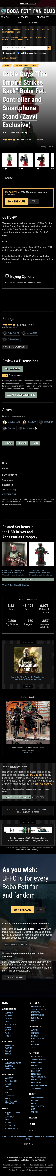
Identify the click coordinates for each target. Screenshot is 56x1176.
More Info (28, 752)
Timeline (5, 40)
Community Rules (14, 1157)
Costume (7, 1041)
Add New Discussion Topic (21, 395)
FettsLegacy (28, 428)
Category (14, 38)
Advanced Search (9, 58)
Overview (6, 30)
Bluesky (26, 812)
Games (7, 1098)
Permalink (11, 490)
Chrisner (11, 428)
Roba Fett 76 (13, 333)
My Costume (9, 1045)
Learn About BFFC (14, 977)
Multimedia (8, 1074)
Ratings (8, 1027)
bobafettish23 (14, 422)
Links (33, 1042)
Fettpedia (34, 1002)
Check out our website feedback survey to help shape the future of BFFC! (28, 1137)
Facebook (26, 810)
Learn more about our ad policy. (27, 850)
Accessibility (13, 1160)
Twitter (36, 810)
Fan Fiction (9, 1095)
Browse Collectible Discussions (16, 797)
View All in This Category (15, 585)
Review (20, 40)
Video (7, 1093)
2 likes (35, 443)
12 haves (8, 443)
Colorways (9, 1019)
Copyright (28, 1157)
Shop (33, 1109)
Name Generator (37, 1039)
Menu (6, 17)
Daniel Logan (36, 1063)
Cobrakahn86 (13, 339)
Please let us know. (41, 784)
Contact (34, 1112)
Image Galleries (11, 1081)
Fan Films (8, 1090)
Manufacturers (11, 1024)
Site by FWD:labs (38, 1160)
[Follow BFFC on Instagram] (19, 1150)
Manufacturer (41, 38)
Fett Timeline (36, 1018)
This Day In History (38, 1009)
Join (31, 1130)
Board (5, 1059)
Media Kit (35, 1100)
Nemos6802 (32, 333)
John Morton (36, 1068)
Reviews (8, 1030)
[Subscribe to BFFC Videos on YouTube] (32, 1150)
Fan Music (8, 1084)
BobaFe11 (32, 422)
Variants (8, 1048)
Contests (35, 1033)
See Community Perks (16, 944)
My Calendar (36, 1057)
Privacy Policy (40, 1157)
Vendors (45, 30)
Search (24, 17)
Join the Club (16, 201)
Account (44, 17)
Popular (35, 30)
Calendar (34, 1053)
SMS (19, 812)
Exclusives (9, 1117)
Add (18, 32)
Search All (10, 53)
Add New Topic (38, 797)
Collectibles (9, 1009)
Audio (7, 1087)
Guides (7, 1120)
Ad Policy (28, 686)
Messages (35, 1045)
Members (34, 1036)
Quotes (34, 1021)
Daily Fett (9, 1078)
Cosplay (8, 1054)
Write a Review (12, 368)
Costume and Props (39, 1086)
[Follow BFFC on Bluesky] (41, 1150)
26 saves (39, 139)
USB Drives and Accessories (33, 53)
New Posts (9, 1066)
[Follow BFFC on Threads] (37, 1150)
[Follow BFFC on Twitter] (23, 1150)
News (5, 1108)
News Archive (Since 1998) (13, 1113)
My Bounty (18, 30)
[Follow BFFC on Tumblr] (28, 1150)
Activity (34, 1030)
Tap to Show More (28, 580)
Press (33, 1103)
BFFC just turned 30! (28, 4)
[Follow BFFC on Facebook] (14, 1150)
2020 (4, 132)
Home (5, 1002)
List (27, 40)
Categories (9, 1016)
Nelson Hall (36, 1083)
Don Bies (34, 1065)
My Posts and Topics (13, 1063)
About (32, 1094)
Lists (7, 1022)
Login (33, 201)
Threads (35, 812)
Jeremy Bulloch (37, 1088)
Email (44, 810)
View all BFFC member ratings (15, 347)
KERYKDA (48, 422)
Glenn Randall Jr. (38, 1077)
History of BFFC (37, 1106)
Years (7, 1033)
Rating (13, 40)
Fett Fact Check (11, 1126)
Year (31, 38)
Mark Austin (36, 1071)
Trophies (34, 1047)
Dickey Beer (35, 1074)
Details (8, 1051)
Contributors (8, 32)
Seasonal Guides (11, 1128)
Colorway (24, 38)
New (27, 30)
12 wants (22, 443)
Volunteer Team (37, 1098)
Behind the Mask (37, 1006)
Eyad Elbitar (36, 1080)
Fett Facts (35, 1012)
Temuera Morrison (38, 1060)
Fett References (37, 1015)
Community (35, 1026)
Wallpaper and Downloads (11, 1102)
